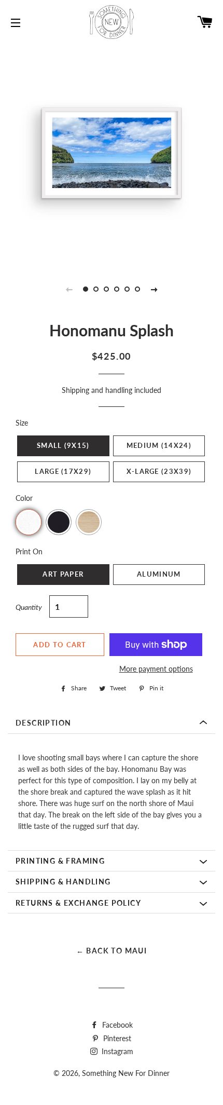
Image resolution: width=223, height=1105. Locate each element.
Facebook (116, 1024)
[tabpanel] (111, 153)
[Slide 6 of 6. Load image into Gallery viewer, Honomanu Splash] (137, 289)
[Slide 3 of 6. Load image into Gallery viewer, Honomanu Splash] (106, 289)
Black (59, 522)
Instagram (116, 1051)
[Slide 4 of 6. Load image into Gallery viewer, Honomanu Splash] (117, 289)
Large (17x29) (63, 471)
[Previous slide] (69, 289)
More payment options (156, 668)
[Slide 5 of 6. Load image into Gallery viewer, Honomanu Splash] (127, 289)
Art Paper (63, 574)
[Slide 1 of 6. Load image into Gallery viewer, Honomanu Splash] (85, 289)
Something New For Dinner (126, 1073)
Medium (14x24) (159, 445)
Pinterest (116, 1038)
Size (22, 422)
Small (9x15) (63, 445)
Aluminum (158, 574)
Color (24, 498)
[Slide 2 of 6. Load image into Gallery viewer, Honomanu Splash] (96, 289)
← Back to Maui (111, 950)
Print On (29, 551)
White (28, 522)
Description (43, 722)
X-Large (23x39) (159, 471)
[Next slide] (154, 289)
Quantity (29, 607)
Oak (89, 522)
